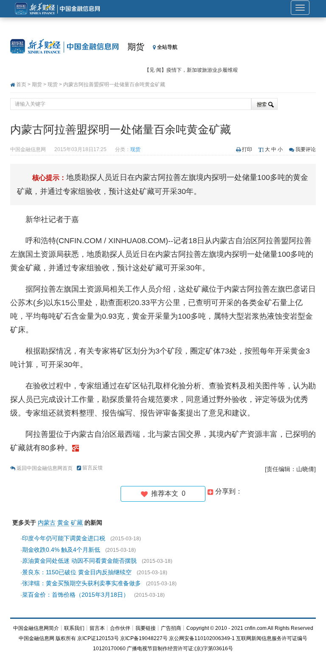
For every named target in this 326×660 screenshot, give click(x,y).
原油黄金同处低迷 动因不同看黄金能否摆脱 (79, 560)
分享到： (228, 491)
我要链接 (145, 628)
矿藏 (77, 522)
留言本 (97, 628)
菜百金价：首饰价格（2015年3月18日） (75, 594)
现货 (53, 84)
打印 (247, 149)
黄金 (63, 522)
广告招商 (171, 628)
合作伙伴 (120, 628)
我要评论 (305, 149)
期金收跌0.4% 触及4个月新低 (61, 549)
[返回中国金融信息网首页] (75, 448)
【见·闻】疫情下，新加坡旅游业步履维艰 (191, 70)
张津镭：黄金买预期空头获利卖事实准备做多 (81, 583)
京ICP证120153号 (98, 638)
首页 (21, 84)
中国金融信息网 (36, 638)
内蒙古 (47, 522)
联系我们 (74, 628)
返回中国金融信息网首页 (45, 468)
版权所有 (66, 638)
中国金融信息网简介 (36, 628)
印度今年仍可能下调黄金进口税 (63, 538)
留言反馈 (92, 468)
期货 (135, 46)
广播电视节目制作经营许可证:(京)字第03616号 (180, 649)
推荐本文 (166, 493)
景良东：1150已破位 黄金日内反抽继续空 (77, 572)
